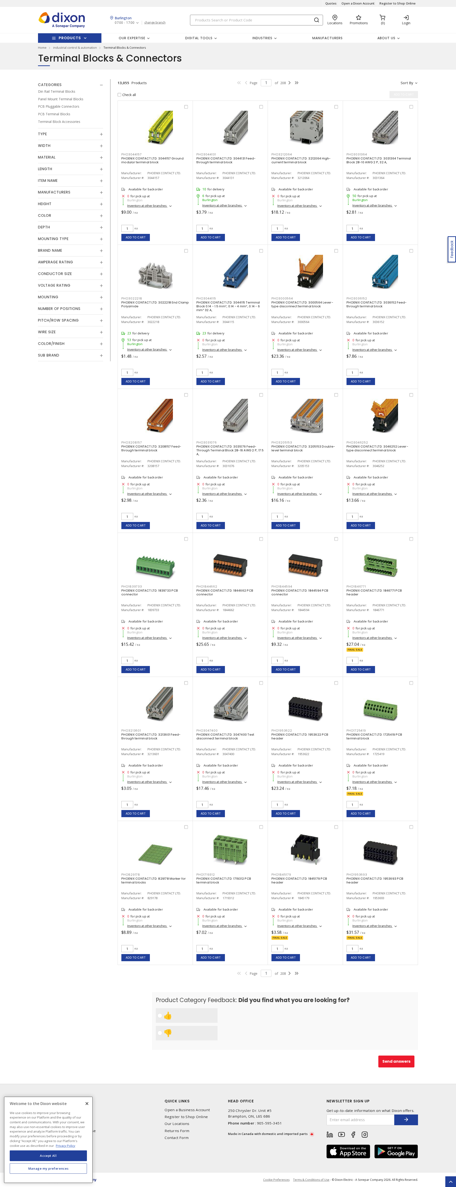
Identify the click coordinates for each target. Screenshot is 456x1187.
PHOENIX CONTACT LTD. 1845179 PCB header (299, 880)
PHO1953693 (357, 875)
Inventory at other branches (147, 205)
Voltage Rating (54, 285)
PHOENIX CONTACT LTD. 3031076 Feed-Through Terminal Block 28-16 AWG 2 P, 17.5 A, (230, 450)
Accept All (48, 1155)
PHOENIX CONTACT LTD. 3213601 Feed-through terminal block (151, 736)
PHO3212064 (281, 154)
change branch (155, 22)
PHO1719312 (205, 875)
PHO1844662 (206, 586)
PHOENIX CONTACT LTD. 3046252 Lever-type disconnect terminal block (377, 448)
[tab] (70, 85)
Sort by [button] (407, 82)
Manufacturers (327, 38)
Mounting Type (53, 238)
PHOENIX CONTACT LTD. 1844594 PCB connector (299, 592)
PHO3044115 (206, 298)
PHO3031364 (357, 154)
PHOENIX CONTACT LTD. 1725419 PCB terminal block (374, 736)
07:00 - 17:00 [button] (124, 23)
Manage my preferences (48, 1168)
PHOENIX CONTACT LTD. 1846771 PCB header (374, 592)
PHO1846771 (356, 586)
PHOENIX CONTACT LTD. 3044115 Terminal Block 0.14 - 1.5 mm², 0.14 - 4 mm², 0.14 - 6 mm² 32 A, (228, 306)
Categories (50, 84)
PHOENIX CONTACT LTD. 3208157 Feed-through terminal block (151, 448)
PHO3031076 (206, 442)
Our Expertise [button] (132, 38)
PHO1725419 (356, 731)
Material (47, 157)
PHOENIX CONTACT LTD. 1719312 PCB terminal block (223, 880)
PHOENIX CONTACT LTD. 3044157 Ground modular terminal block (152, 160)
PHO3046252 (357, 442)
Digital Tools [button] (199, 38)
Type (42, 133)
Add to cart (136, 237)
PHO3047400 (207, 731)
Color (44, 215)
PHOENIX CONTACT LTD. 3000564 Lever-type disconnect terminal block (302, 304)
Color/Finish (51, 343)
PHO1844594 (281, 586)
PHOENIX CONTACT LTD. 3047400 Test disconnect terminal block (225, 736)
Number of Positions (59, 308)
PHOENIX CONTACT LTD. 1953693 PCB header (375, 880)
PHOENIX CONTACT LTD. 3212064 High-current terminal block (301, 160)
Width (44, 145)
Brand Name (50, 250)
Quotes (331, 3)
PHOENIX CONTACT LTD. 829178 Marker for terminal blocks (153, 880)
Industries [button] (262, 38)
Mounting (48, 296)
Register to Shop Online (398, 3)
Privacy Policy (65, 1145)
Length (45, 168)
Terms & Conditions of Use (311, 1180)
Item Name (48, 180)
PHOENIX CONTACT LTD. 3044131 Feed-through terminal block (226, 160)
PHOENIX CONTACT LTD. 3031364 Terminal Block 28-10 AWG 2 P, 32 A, (379, 160)
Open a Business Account (187, 1110)
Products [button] (70, 37)
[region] (48, 1139)
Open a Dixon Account (358, 3)
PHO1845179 (281, 875)
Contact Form (177, 1137)
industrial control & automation (75, 47)
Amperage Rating (55, 262)
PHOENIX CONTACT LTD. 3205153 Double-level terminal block (303, 448)
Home (42, 47)
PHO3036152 (357, 298)
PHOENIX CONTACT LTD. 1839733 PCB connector (149, 592)
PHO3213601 (131, 731)
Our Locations (177, 1123)
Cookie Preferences (276, 1179)
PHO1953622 (281, 731)
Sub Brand (48, 355)
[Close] (87, 1103)
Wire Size (47, 331)
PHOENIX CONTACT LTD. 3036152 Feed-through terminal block (377, 304)
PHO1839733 (131, 586)
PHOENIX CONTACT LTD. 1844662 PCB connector (224, 592)
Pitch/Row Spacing (58, 320)
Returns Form (177, 1131)
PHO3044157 (131, 154)
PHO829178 (130, 875)
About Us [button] (386, 38)
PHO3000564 (282, 298)
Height (45, 203)
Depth (44, 227)
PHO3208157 (131, 442)
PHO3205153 (281, 442)
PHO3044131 (206, 154)
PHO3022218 (131, 298)
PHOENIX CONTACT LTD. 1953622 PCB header (299, 736)
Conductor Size (55, 273)
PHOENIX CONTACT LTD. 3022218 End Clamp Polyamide (155, 304)
